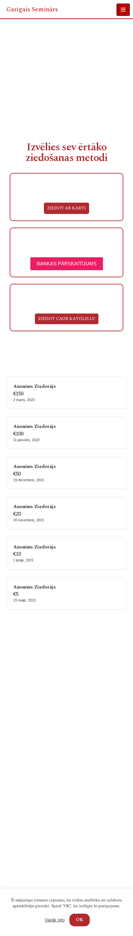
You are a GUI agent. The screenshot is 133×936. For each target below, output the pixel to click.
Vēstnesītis (17, 773)
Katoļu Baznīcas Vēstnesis (33, 790)
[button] (66, 319)
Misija (12, 656)
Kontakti (15, 690)
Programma (18, 735)
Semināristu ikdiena (27, 744)
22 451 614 (18, 877)
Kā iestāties (18, 727)
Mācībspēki (18, 664)
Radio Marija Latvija (28, 781)
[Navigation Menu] (123, 10)
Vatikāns (15, 840)
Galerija (14, 681)
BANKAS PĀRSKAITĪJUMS (67, 263)
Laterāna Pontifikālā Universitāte (42, 849)
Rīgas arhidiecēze (24, 798)
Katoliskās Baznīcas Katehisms (39, 832)
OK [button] (79, 919)
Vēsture (13, 673)
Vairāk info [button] (55, 920)
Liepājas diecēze (23, 807)
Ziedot (12, 698)
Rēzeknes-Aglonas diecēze (34, 815)
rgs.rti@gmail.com (26, 887)
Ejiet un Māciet (22, 823)
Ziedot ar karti (66, 208)
